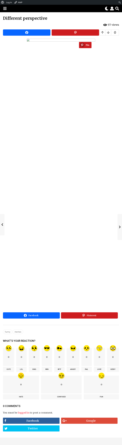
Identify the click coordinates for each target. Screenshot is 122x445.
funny (7, 332)
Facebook (32, 420)
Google (91, 420)
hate (21, 397)
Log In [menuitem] (9, 2)
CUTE (9, 369)
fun (101, 397)
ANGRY (73, 369)
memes (18, 332)
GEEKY (112, 369)
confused (61, 397)
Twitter (33, 428)
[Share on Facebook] (26, 32)
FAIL (86, 369)
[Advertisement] (61, 289)
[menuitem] (2, 2)
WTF (59, 369)
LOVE (99, 369)
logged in (23, 412)
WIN (47, 369)
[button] (5, 8)
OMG (34, 369)
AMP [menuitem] (20, 2)
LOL (21, 369)
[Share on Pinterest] (75, 32)
